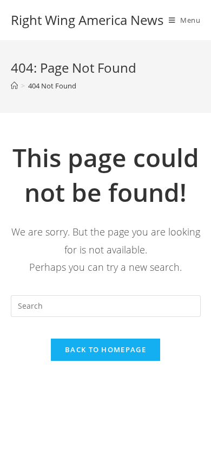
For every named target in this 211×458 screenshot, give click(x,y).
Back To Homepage (105, 349)
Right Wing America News (87, 20)
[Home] (14, 86)
